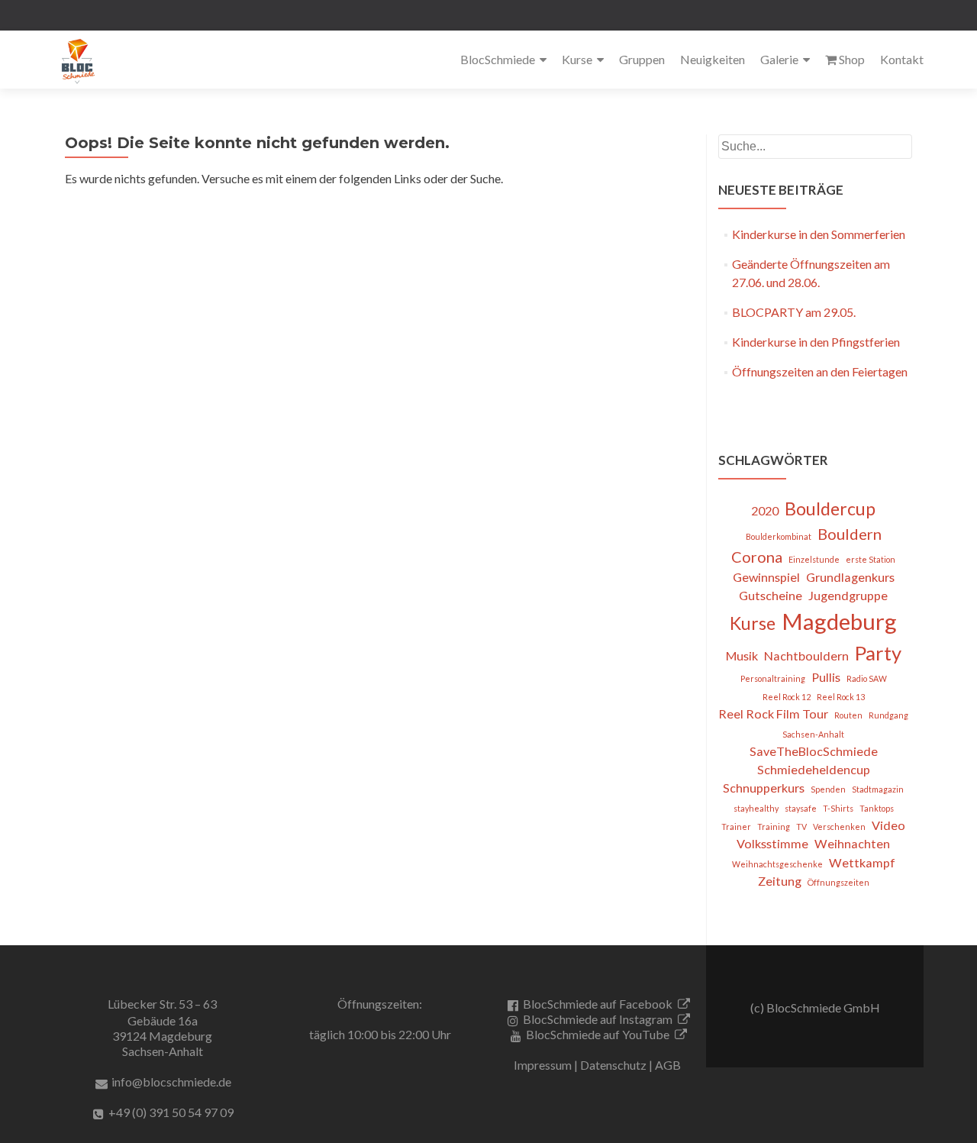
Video (888, 825)
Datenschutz (613, 1064)
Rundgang (888, 715)
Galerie (779, 59)
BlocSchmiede (497, 59)
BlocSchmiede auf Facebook (597, 1003)
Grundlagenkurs (850, 577)
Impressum (543, 1064)
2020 (765, 510)
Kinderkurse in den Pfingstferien (816, 341)
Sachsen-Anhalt (813, 734)
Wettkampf (862, 862)
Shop (852, 59)
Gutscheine (770, 595)
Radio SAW (866, 678)
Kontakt (902, 59)
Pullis (825, 677)
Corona (756, 556)
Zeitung (779, 880)
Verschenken (839, 826)
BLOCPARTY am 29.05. (794, 312)
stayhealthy (756, 808)
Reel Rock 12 (787, 697)
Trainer (736, 826)
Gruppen (642, 59)
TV (801, 826)
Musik (742, 655)
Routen (848, 715)
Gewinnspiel (766, 577)
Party (878, 652)
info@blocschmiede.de (171, 1081)
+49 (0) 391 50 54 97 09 (171, 1112)
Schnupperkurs (763, 787)
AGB (668, 1064)
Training (773, 826)
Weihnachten (852, 843)
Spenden (828, 789)
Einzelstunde (814, 559)
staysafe (801, 808)
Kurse (577, 59)
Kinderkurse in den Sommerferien (818, 234)
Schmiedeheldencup (813, 769)
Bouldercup (830, 508)
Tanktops (876, 808)
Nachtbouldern (806, 655)
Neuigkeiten (712, 59)
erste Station (870, 559)
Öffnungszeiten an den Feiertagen (820, 371)
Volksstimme (772, 843)
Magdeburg (839, 621)
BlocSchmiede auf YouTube (597, 1034)
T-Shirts (838, 808)
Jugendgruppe (848, 595)
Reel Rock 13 (841, 697)
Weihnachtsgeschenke (777, 864)
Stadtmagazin (878, 789)
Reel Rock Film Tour (773, 713)
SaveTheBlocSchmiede (814, 751)
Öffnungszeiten (838, 882)
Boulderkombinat (778, 536)
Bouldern (849, 534)
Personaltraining (772, 678)
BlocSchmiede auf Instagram (597, 1019)
